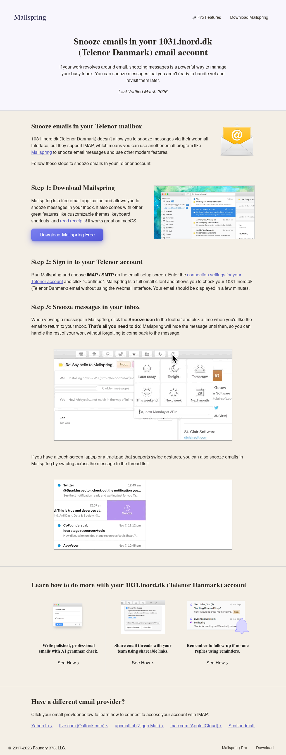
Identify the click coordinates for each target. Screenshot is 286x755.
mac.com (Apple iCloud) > (196, 725)
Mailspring (30, 17)
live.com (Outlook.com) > (83, 725)
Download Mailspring (249, 17)
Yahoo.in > (42, 725)
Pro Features (208, 17)
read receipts (73, 220)
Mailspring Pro (234, 747)
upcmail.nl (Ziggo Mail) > (139, 725)
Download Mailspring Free (67, 234)
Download (265, 747)
